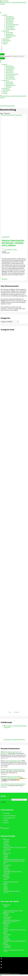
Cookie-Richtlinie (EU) (9, 818)
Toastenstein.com (14, 973)
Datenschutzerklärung (10, 815)
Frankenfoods (9, 32)
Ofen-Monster (9, 23)
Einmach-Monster (10, 29)
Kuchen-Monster (10, 26)
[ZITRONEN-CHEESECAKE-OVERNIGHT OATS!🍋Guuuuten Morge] (14, 630)
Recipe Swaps (9, 34)
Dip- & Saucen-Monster (12, 24)
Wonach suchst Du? (5, 56)
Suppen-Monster (10, 18)
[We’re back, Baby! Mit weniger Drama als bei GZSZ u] (14, 395)
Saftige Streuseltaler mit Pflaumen (13, 950)
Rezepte (5, 15)
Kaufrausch (6, 39)
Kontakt (5, 43)
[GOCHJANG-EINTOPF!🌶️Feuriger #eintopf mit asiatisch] (14, 502)
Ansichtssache (7, 40)
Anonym (3, 784)
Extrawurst (6, 31)
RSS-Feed (6, 822)
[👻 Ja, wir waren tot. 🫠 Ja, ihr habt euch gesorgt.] (23, 396)
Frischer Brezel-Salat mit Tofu (13, 761)
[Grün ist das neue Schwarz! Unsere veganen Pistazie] (5, 391)
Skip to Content (4, 1)
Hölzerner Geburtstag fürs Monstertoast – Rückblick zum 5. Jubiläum (13, 242)
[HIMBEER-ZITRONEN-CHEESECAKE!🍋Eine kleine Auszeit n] (5, 514)
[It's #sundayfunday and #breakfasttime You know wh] (23, 595)
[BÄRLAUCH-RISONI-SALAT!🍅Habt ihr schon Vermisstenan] (5, 639)
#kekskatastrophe (10, 36)
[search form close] (0, 60)
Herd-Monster (9, 21)
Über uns (5, 42)
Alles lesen (4, 279)
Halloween (8, 37)
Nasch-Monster (10, 28)
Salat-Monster (9, 16)
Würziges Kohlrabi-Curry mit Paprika (13, 930)
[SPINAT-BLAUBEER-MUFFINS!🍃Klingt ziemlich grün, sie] (23, 511)
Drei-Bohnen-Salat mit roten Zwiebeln (14, 941)
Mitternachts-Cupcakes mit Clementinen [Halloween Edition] (11, 777)
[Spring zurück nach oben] (0, 975)
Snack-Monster (10, 20)
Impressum (7, 813)
